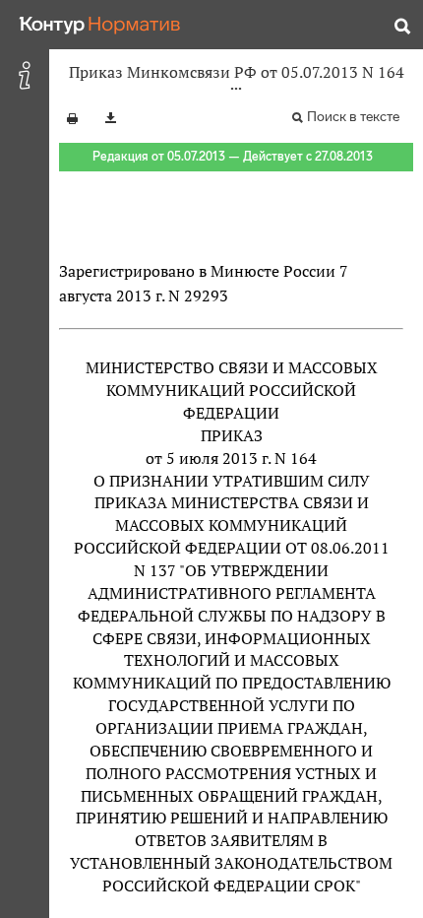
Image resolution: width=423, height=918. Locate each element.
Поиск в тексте (353, 116)
